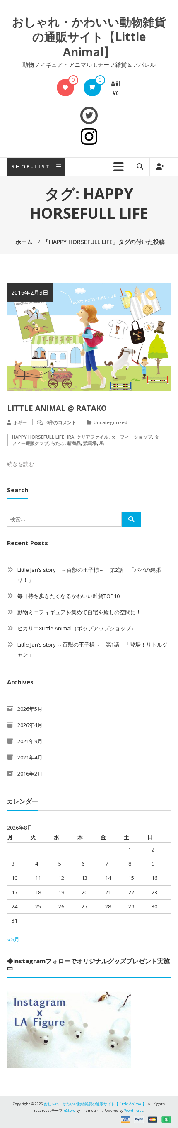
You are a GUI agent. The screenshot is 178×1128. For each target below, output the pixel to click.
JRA (70, 437)
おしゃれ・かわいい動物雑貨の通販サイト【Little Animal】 (89, 37)
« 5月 (13, 939)
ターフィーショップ (131, 437)
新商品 (74, 443)
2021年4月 (30, 757)
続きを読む (20, 464)
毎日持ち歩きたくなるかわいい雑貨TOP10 (68, 596)
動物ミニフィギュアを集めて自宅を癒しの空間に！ (79, 612)
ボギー (20, 422)
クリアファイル (92, 437)
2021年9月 (30, 741)
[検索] (131, 519)
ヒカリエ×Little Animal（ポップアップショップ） (76, 628)
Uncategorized (110, 422)
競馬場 (90, 443)
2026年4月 (30, 725)
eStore (69, 1110)
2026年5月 (30, 709)
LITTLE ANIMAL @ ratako (57, 408)
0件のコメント (61, 422)
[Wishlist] (65, 87)
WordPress (133, 1110)
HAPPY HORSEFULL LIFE (38, 437)
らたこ (58, 443)
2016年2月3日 (29, 292)
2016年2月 (30, 773)
